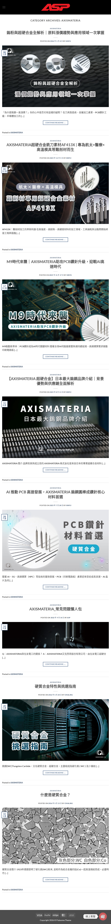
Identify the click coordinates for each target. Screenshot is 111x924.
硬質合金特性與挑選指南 (55, 686)
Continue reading (55, 123)
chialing (69, 695)
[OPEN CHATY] (103, 916)
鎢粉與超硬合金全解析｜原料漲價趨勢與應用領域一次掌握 (55, 32)
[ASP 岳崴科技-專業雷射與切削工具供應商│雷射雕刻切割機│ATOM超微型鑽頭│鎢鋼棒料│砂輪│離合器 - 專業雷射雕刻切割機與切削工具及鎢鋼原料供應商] (55, 7)
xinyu (68, 41)
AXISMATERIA (55, 28)
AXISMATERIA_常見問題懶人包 (55, 609)
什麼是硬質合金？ (55, 795)
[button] (4, 7)
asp (68, 618)
